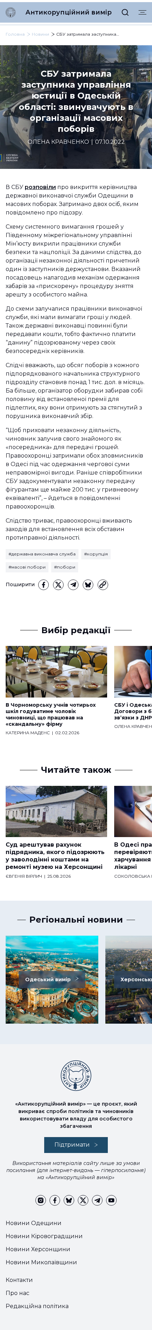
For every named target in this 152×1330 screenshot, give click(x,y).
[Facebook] (43, 584)
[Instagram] (40, 1200)
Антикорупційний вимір (68, 12)
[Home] (11, 12)
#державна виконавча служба (42, 554)
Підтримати (72, 1144)
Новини (40, 34)
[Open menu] (142, 12)
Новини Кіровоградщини (44, 1236)
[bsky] (88, 584)
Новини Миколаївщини (41, 1262)
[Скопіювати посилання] (103, 584)
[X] (58, 584)
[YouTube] (111, 1200)
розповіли (40, 187)
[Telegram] (73, 584)
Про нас (17, 1293)
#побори (64, 567)
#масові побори (27, 567)
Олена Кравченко (58, 142)
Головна (15, 34)
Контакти (19, 1280)
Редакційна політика (37, 1306)
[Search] (125, 12)
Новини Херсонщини (38, 1249)
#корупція (96, 554)
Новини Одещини (34, 1223)
